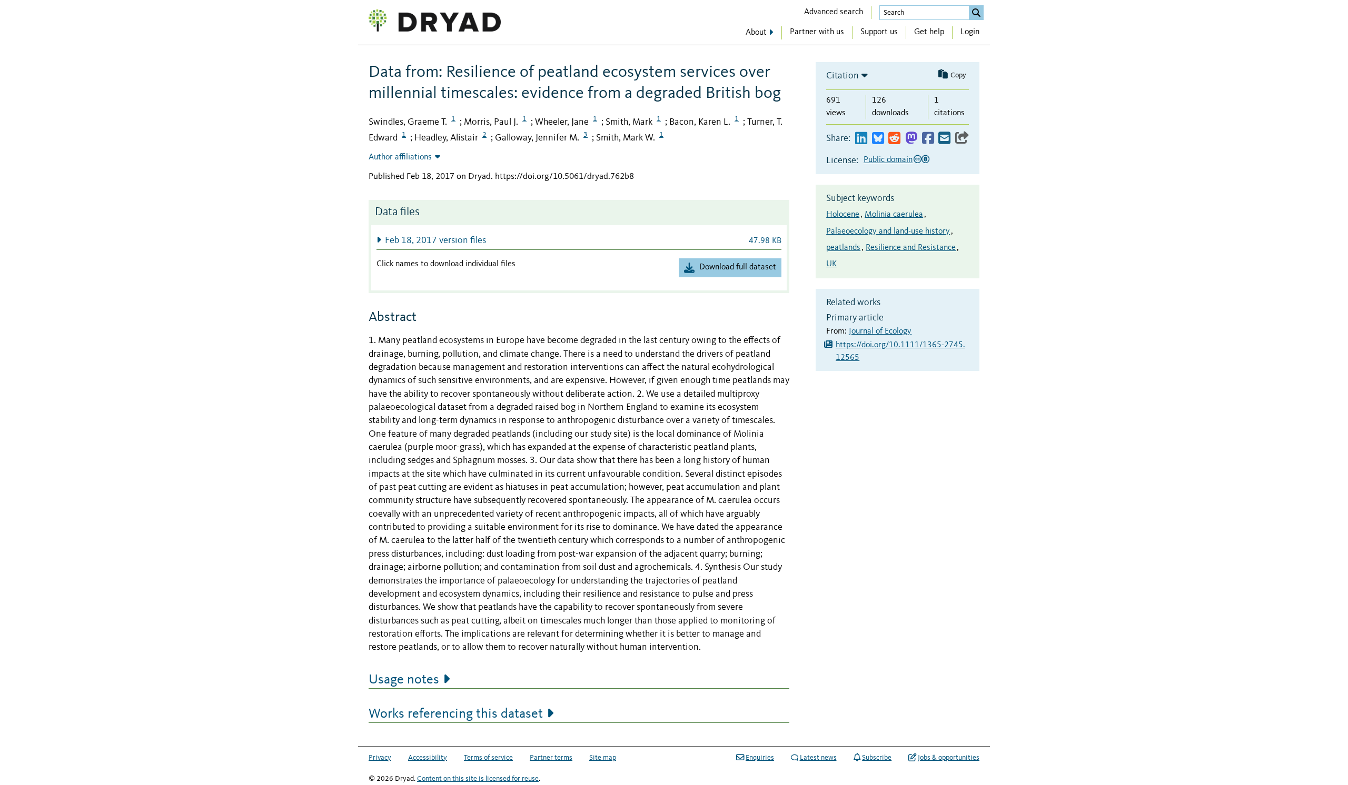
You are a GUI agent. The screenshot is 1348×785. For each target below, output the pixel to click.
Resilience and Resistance (911, 248)
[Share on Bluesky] (878, 138)
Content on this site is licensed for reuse (478, 778)
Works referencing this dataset (456, 714)
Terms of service (488, 757)
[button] (578, 240)
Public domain (888, 160)
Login (969, 32)
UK (831, 264)
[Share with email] (944, 138)
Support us (879, 32)
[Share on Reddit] (894, 138)
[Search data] (976, 12)
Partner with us (817, 32)
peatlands (843, 248)
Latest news (818, 757)
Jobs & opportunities (948, 757)
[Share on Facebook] (928, 138)
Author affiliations (400, 157)
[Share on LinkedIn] (861, 138)
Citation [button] (842, 75)
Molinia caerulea (894, 214)
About (756, 32)
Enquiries (760, 757)
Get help (929, 32)
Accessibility (427, 757)
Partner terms (551, 757)
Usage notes (404, 680)
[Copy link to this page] (962, 139)
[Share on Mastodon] (911, 138)
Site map (602, 757)
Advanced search (833, 12)
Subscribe (876, 757)
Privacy (380, 757)
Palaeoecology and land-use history (888, 231)
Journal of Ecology (880, 331)
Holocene (842, 214)
